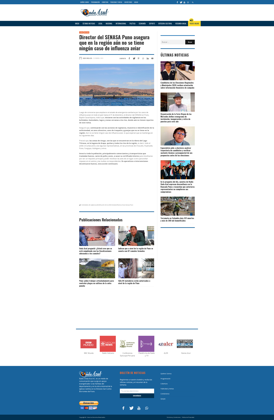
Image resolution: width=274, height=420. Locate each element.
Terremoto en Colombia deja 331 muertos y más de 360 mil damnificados (177, 219)
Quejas (163, 399)
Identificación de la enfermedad (106, 205)
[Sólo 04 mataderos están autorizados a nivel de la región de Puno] (133, 268)
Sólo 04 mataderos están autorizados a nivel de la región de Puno (134, 282)
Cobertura (164, 384)
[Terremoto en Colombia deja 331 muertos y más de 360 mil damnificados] (174, 206)
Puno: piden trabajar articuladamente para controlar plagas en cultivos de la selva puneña (96, 283)
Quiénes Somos (166, 374)
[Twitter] (180, 2)
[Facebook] (177, 2)
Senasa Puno (129, 205)
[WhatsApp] (188, 2)
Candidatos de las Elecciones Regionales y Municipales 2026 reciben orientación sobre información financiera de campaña (177, 85)
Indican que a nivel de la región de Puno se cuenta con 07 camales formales (135, 249)
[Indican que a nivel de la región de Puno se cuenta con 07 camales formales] (133, 236)
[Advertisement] (152, 12)
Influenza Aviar (120, 205)
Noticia (86, 32)
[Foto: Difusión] (116, 85)
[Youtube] (184, 2)
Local (81, 32)
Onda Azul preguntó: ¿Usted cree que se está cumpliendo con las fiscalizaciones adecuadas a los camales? (95, 251)
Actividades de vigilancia (88, 205)
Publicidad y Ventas (167, 389)
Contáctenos (165, 394)
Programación (165, 379)
